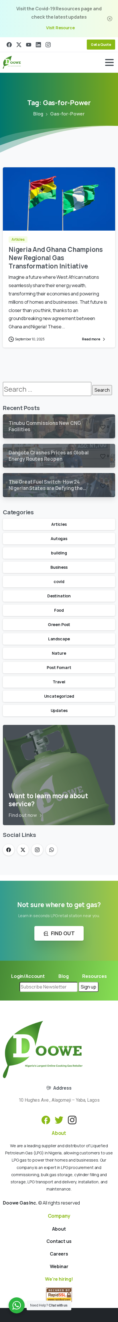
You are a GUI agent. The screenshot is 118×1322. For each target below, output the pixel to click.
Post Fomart (59, 667)
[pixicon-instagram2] (72, 1119)
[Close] (109, 18)
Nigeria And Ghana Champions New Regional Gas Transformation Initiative (56, 257)
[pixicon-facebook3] (45, 1119)
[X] (19, 45)
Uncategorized (59, 696)
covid (59, 581)
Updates (59, 710)
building (59, 553)
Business (59, 567)
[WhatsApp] (51, 850)
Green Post (59, 624)
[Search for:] (47, 389)
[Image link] (42, 1049)
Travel (59, 681)
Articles (59, 524)
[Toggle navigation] (109, 62)
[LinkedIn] (38, 45)
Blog (38, 114)
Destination (59, 596)
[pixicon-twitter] (59, 1119)
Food (59, 610)
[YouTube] (29, 45)
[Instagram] (48, 45)
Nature (59, 653)
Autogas (59, 538)
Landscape (59, 639)
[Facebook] (9, 45)
